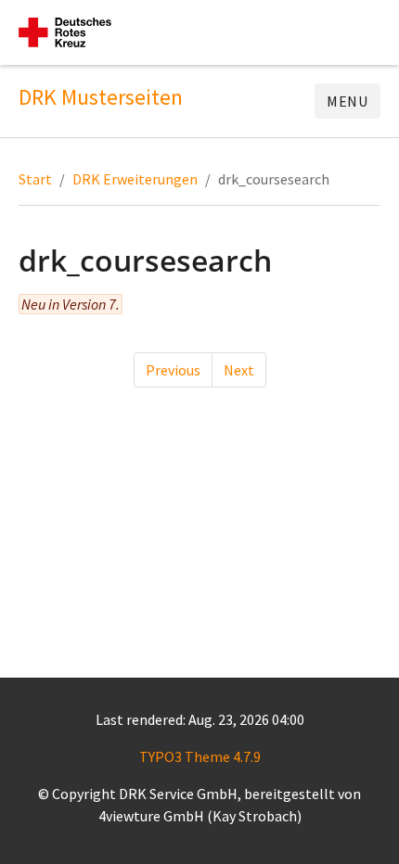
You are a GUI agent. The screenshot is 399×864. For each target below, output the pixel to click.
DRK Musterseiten (101, 97)
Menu (347, 101)
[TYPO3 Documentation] (65, 32)
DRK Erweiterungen (135, 179)
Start (35, 179)
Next (239, 370)
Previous (173, 370)
